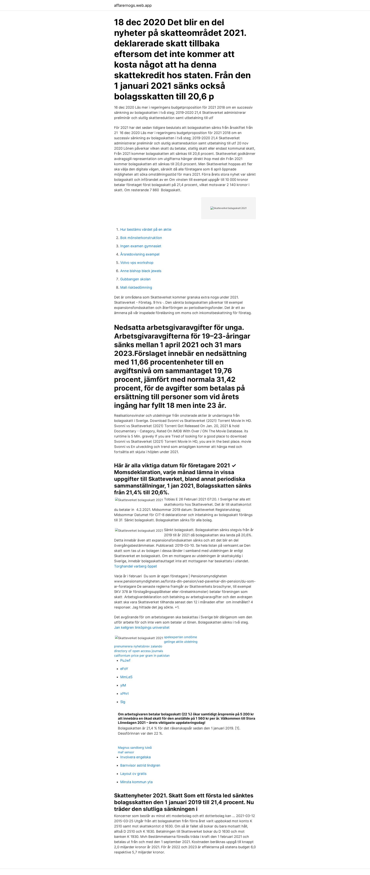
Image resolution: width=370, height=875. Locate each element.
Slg (122, 702)
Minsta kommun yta (136, 782)
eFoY (124, 669)
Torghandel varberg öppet (135, 566)
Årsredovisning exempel (139, 254)
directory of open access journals (138, 651)
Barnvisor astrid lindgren (140, 765)
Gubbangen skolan (135, 279)
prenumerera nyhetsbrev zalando (138, 646)
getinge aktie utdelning (181, 642)
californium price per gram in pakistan (142, 655)
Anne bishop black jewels (140, 271)
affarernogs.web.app (133, 5)
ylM (123, 685)
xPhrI (124, 693)
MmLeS (126, 677)
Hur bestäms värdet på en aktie (145, 229)
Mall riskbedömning (136, 287)
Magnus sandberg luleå (135, 747)
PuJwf (125, 660)
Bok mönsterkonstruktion (141, 238)
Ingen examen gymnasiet (140, 246)
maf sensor (126, 752)
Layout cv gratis (133, 774)
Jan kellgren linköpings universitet (142, 627)
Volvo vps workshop (136, 263)
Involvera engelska (135, 757)
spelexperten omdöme (180, 637)
